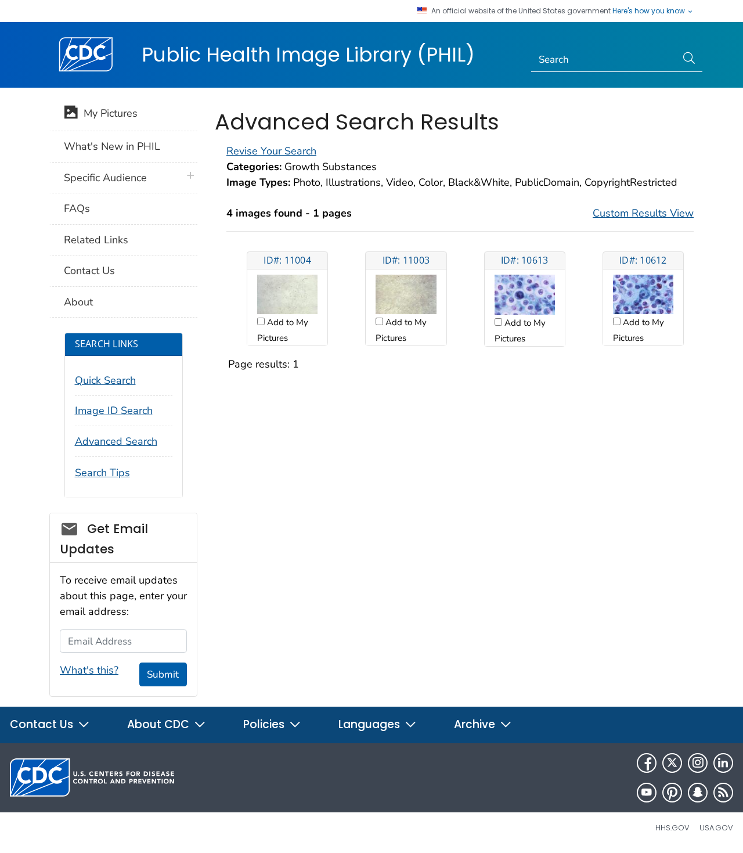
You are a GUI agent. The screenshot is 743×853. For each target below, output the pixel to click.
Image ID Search (114, 410)
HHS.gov (672, 827)
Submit (163, 674)
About (78, 302)
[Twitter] (672, 763)
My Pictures (108, 113)
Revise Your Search (271, 151)
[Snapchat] (698, 792)
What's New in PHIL (112, 146)
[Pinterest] (672, 792)
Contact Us (89, 271)
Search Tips (102, 473)
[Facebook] (647, 763)
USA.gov (716, 827)
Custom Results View (643, 213)
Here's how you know (649, 11)
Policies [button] (265, 724)
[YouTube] (647, 792)
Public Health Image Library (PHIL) (308, 54)
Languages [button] (370, 724)
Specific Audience (105, 178)
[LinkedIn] (723, 763)
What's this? (89, 670)
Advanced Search (116, 441)
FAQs (77, 208)
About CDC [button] (159, 724)
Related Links (96, 240)
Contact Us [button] (43, 724)
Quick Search (105, 380)
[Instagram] (698, 763)
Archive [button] (476, 724)
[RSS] (723, 792)
